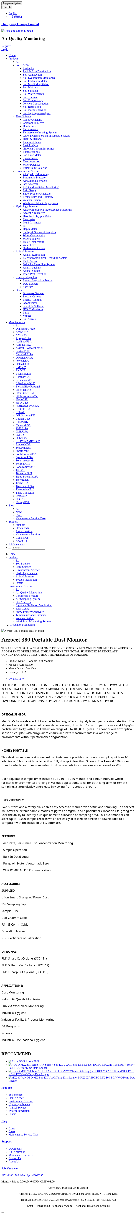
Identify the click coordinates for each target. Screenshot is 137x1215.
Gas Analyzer (30, 183)
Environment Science (28, 171)
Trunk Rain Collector (35, 167)
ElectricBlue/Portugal (28, 386)
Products (13, 58)
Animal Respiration (34, 254)
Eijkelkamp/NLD (25, 383)
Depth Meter (30, 228)
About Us (21, 540)
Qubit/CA (21, 437)
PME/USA (22, 428)
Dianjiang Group (25, 328)
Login (4, 49)
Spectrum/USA (24, 457)
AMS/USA (22, 331)
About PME (32, 1061)
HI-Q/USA (22, 402)
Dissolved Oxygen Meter (37, 216)
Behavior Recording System (39, 264)
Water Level (30, 245)
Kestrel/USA (23, 409)
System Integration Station (37, 280)
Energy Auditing (32, 299)
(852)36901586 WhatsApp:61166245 (22, 1175)
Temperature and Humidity (38, 196)
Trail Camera (30, 261)
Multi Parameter (32, 222)
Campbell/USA (24, 354)
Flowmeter (29, 219)
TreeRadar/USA (25, 486)
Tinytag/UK (22, 479)
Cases (19, 515)
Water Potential (31, 164)
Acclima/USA (24, 341)
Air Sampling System (35, 180)
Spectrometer (30, 158)
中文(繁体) (15, 16)
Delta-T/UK (22, 364)
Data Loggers (30, 283)
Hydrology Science (26, 206)
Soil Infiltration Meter (35, 81)
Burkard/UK (23, 351)
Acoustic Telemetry (34, 212)
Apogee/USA (23, 338)
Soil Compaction (32, 74)
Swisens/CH (23, 463)
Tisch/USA (22, 482)
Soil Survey (29, 318)
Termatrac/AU (24, 473)
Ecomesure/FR (24, 380)
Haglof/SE (22, 399)
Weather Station (32, 200)
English (7, 7)
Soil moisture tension (34, 109)
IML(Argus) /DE (25, 415)
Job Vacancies (16, 544)
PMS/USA (22, 431)
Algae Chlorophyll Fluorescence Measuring (47, 209)
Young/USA (23, 502)
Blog (11, 505)
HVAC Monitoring (33, 309)
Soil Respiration (32, 106)
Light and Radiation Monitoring (41, 187)
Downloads (22, 528)
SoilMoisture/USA (26, 454)
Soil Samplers (30, 90)
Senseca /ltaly (23, 447)
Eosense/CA (23, 376)
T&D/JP (20, 470)
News (19, 511)
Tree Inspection (31, 161)
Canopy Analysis (32, 119)
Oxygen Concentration (36, 103)
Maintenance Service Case (30, 518)
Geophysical (30, 302)
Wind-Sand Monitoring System (40, 203)
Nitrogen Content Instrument (39, 148)
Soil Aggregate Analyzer (36, 113)
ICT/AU (20, 412)
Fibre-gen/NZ (23, 389)
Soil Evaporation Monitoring (39, 77)
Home (12, 55)
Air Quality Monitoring (36, 174)
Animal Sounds (31, 270)
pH (24, 225)
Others (19, 290)
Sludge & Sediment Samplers (39, 232)
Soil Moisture (30, 87)
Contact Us (22, 537)
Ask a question (24, 531)
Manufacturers (17, 322)
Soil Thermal (30, 97)
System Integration (26, 277)
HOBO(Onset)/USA (27, 405)
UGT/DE (21, 499)
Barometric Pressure (34, 177)
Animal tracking (32, 267)
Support (13, 521)
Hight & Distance (33, 138)
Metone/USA (23, 425)
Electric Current (32, 296)
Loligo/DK (22, 421)
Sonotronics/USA (26, 466)
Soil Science (23, 64)
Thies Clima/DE (25, 492)
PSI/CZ (20, 434)
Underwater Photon (34, 248)
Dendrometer (30, 126)
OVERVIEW (16, 678)
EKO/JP (20, 370)
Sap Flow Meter (32, 154)
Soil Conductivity (33, 100)
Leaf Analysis (30, 145)
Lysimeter (28, 68)
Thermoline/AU (25, 489)
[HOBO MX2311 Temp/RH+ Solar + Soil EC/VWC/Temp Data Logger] (51, 1064)
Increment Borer (32, 142)
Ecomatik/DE (23, 373)
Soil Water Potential (34, 93)
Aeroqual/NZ (23, 344)
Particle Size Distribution (37, 71)
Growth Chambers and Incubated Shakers (46, 135)
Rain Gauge (29, 190)
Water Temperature (33, 241)
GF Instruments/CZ (27, 396)
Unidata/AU (23, 495)
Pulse (26, 312)
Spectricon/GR (24, 450)
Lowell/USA (23, 418)
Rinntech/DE (23, 444)
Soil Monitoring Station (36, 84)
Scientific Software (33, 306)
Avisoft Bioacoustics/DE (30, 347)
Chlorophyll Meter (33, 122)
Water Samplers (31, 238)
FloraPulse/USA (25, 392)
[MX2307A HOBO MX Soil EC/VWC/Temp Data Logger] (43, 1077)
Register (6, 46)
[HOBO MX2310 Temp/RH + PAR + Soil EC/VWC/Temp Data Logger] (51, 1071)
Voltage (27, 315)
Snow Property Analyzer (37, 193)
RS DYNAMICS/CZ (28, 441)
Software (28, 286)
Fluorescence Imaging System (40, 132)
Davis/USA (22, 360)
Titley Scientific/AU (27, 476)
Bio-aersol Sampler (33, 293)
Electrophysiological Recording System (45, 257)
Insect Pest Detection (34, 273)
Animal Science (25, 251)
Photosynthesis (31, 151)
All (17, 61)
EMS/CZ (21, 367)
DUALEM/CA (24, 357)
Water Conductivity (34, 235)
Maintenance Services (28, 534)
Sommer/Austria (25, 460)
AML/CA (21, 335)
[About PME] (17, 1061)
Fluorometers (30, 129)
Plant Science (23, 116)
